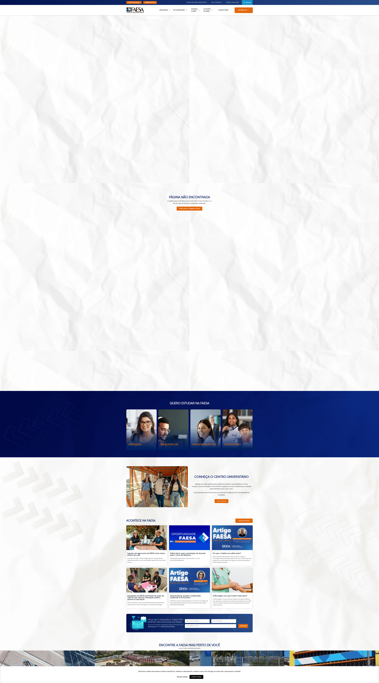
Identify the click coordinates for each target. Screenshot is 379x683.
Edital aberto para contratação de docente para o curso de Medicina (188, 554)
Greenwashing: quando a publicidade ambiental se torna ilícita (185, 597)
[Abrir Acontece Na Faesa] (212, 10)
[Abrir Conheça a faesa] (199, 10)
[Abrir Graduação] (169, 10)
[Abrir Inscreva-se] (248, 10)
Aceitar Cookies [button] (196, 677)
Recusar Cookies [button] (182, 677)
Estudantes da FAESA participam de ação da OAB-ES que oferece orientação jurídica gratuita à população (145, 597)
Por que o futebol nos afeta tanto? (227, 553)
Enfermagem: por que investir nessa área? (230, 596)
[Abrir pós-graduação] (186, 10)
